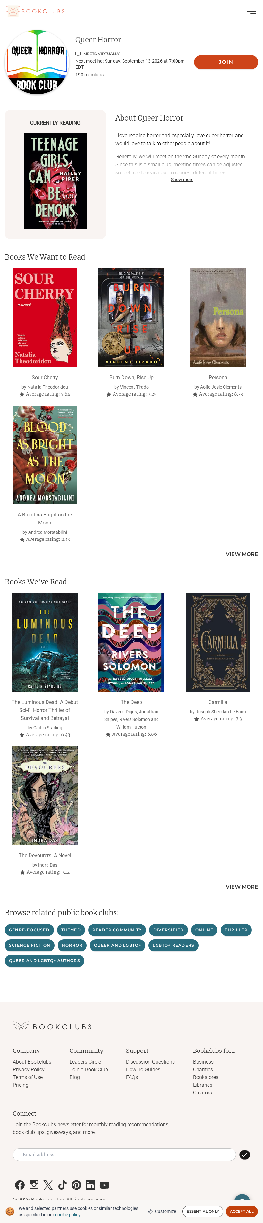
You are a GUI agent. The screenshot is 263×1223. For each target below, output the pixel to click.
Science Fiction (29, 945)
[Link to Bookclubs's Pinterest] (76, 1185)
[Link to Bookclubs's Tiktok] (62, 1185)
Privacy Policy (29, 1070)
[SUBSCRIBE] (244, 1155)
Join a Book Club (89, 1070)
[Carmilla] (218, 642)
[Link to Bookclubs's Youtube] (104, 1185)
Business (203, 1062)
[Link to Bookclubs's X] (48, 1185)
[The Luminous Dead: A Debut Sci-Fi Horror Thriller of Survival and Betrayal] (45, 642)
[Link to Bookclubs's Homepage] (35, 11)
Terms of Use (28, 1077)
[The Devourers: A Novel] (45, 795)
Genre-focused (29, 929)
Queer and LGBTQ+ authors (44, 960)
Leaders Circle (85, 1062)
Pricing (21, 1085)
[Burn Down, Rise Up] (131, 317)
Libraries (202, 1085)
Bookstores (205, 1077)
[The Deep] (131, 642)
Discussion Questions (150, 1062)
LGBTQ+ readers (173, 945)
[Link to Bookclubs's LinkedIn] (90, 1185)
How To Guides (143, 1070)
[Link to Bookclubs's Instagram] (34, 1185)
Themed (71, 929)
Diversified (168, 929)
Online (204, 929)
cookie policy (67, 1214)
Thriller (236, 929)
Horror (72, 945)
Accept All (242, 1211)
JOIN (226, 62)
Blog (75, 1077)
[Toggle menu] (251, 11)
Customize (165, 1211)
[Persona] (218, 317)
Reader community (117, 929)
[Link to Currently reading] (55, 181)
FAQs (132, 1077)
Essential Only (203, 1211)
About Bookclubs (32, 1062)
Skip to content (132, 14)
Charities (203, 1070)
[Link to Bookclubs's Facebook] (20, 1185)
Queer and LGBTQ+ (117, 945)
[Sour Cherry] (45, 317)
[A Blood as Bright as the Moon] (45, 455)
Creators (202, 1093)
